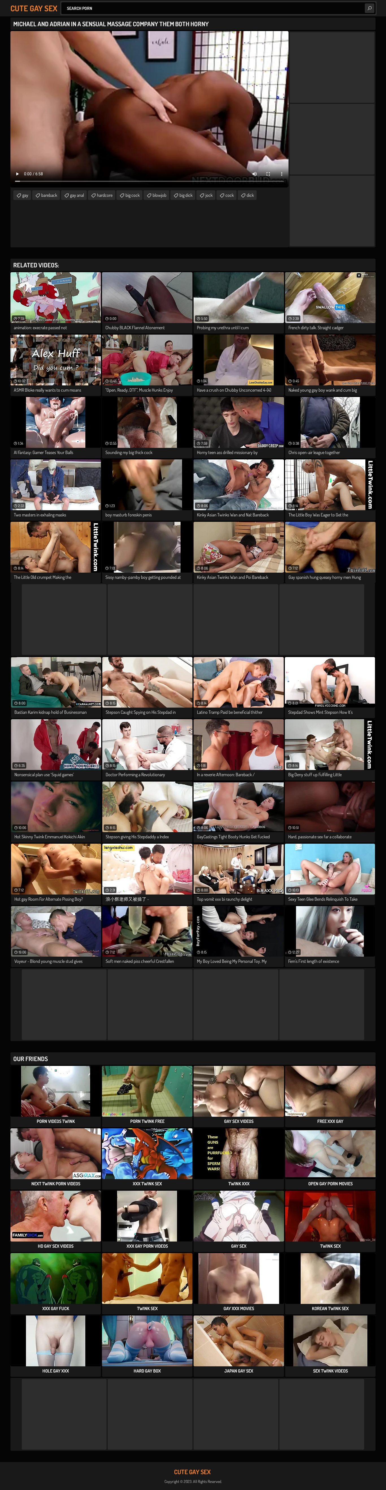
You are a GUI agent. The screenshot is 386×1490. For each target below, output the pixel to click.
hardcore (104, 195)
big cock (132, 195)
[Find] (369, 8)
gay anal (77, 195)
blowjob (159, 195)
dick (250, 195)
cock (229, 195)
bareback (49, 195)
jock (208, 195)
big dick (185, 195)
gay (25, 195)
